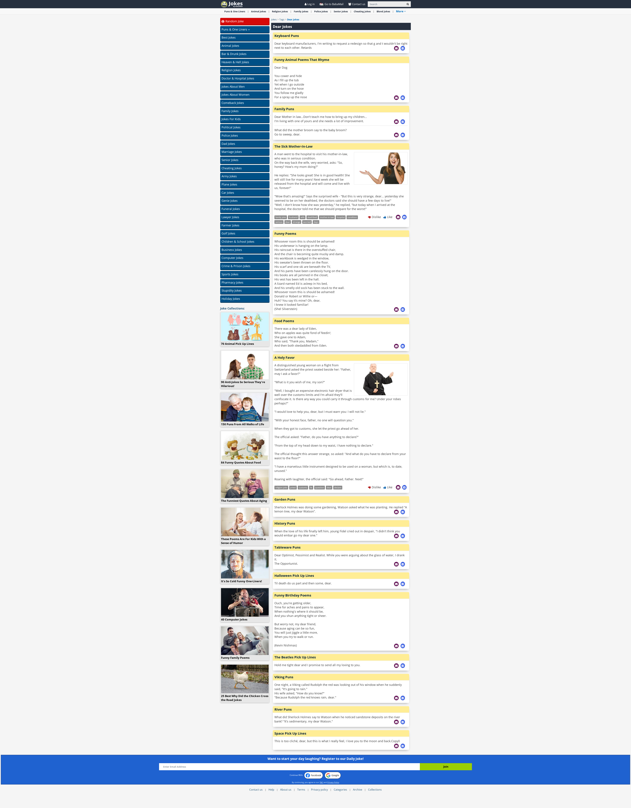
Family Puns (284, 109)
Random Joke (234, 21)
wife (302, 217)
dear (287, 222)
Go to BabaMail (333, 4)
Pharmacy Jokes (232, 282)
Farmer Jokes (230, 225)
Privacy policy (319, 789)
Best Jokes (229, 37)
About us (285, 789)
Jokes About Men (233, 87)
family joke (280, 217)
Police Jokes (230, 135)
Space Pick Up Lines (290, 733)
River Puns (283, 709)
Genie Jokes (230, 201)
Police (321, 11)
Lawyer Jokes (230, 217)
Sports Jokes (230, 274)
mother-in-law (327, 217)
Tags (281, 19)
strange (296, 222)
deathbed (312, 217)
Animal (258, 11)
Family (301, 11)
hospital (341, 217)
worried (307, 222)
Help (271, 789)
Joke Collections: (232, 308)
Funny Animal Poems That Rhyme (301, 59)
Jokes (274, 19)
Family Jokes (230, 111)
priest (293, 487)
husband (293, 217)
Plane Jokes (229, 184)
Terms (301, 789)
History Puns (284, 523)
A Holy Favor (284, 357)
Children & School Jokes (238, 242)
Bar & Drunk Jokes (234, 54)
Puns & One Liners (234, 11)
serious (278, 222)
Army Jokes (229, 176)
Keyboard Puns (286, 35)
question (319, 487)
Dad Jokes (228, 144)
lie (311, 487)
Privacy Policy (333, 782)
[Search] (408, 4)
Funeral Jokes (231, 209)
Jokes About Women (235, 95)
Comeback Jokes (233, 103)
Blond (383, 11)
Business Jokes (232, 250)
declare (337, 487)
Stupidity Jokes (232, 290)
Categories (340, 789)
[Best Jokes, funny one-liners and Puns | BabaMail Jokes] (231, 4)
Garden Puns (284, 499)
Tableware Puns (287, 547)
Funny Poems (285, 233)
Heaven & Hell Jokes (235, 62)
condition (352, 217)
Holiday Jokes (231, 299)
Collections (375, 789)
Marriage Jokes (232, 152)
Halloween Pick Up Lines (294, 575)
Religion (280, 11)
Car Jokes (228, 193)
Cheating (362, 11)
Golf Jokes (228, 233)
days (316, 222)
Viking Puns (283, 677)
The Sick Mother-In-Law (293, 146)
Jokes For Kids (231, 119)
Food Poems (284, 321)
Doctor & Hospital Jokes (238, 78)
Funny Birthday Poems (292, 595)
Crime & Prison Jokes (236, 266)
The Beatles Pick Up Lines (295, 657)
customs (303, 487)
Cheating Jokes (232, 168)
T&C (321, 782)
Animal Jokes (230, 46)
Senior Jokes (230, 160)
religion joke (281, 487)
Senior (341, 11)
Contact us (358, 4)
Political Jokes (231, 127)
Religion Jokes (231, 70)
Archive (357, 789)
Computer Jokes (232, 258)
